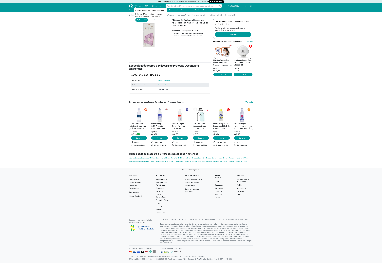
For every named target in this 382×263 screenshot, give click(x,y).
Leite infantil (192, 10)
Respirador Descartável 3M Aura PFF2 (188, 161)
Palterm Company (164, 80)
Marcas (159, 210)
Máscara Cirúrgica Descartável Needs (198, 158)
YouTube (218, 191)
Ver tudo (250, 41)
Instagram (219, 188)
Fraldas (239, 185)
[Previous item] (131, 128)
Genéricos (215, 10)
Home (133, 15)
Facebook (219, 185)
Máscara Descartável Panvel (238, 161)
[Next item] (251, 128)
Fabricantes (160, 213)
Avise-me (233, 35)
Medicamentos (161, 179)
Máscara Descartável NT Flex (238, 158)
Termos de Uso (190, 186)
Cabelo (239, 195)
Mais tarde (154, 20)
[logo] (131, 6)
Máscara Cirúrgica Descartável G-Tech (141, 161)
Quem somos (134, 179)
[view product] (222, 51)
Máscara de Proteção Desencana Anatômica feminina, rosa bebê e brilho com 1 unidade (188, 35)
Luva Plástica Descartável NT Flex (173, 158)
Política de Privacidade (193, 179)
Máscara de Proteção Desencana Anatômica (191, 15)
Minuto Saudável (135, 196)
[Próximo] (250, 58)
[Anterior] (216, 58)
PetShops (240, 191)
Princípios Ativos (162, 200)
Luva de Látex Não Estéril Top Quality (214, 161)
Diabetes (172, 10)
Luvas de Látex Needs (219, 158)
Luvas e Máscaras (168, 15)
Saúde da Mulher (203, 10)
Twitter (217, 182)
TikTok (217, 198)
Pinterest (218, 195)
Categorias (160, 188)
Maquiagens (241, 188)
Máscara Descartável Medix (165, 161)
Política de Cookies (192, 183)
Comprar (223, 74)
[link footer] (165, 251)
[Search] (220, 6)
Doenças (159, 206)
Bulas (158, 203)
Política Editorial (135, 183)
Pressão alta (181, 10)
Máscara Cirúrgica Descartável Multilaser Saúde (144, 158)
